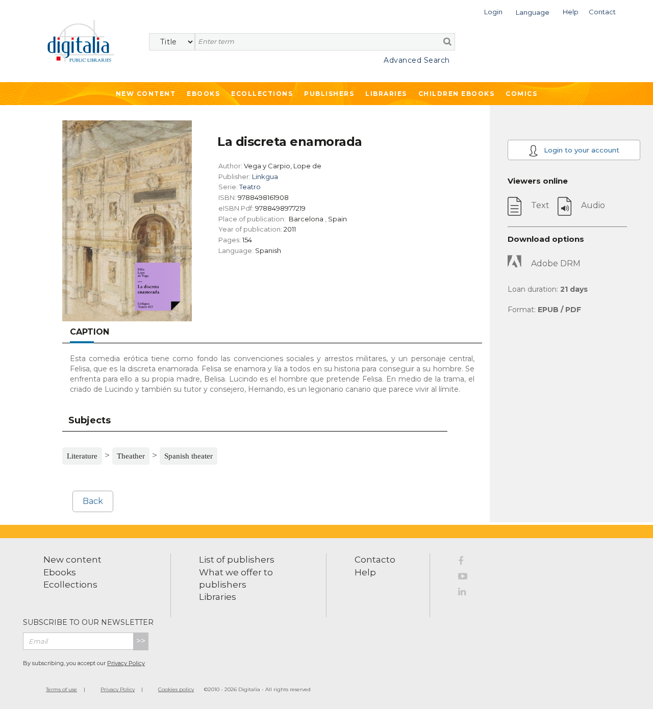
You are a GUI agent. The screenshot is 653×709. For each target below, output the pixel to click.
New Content (146, 93)
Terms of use (61, 689)
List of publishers (236, 559)
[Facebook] (466, 562)
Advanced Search (417, 60)
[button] (493, 11)
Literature (82, 456)
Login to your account (580, 150)
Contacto (375, 559)
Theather (131, 456)
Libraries (386, 93)
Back (93, 501)
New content (72, 559)
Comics (521, 93)
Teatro (250, 187)
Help (365, 572)
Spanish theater (188, 456)
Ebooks (203, 93)
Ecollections (262, 93)
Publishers (329, 93)
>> (140, 641)
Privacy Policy (126, 663)
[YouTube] (466, 578)
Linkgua (265, 176)
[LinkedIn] (466, 593)
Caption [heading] (89, 332)
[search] (447, 41)
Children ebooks (456, 93)
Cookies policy (176, 689)
